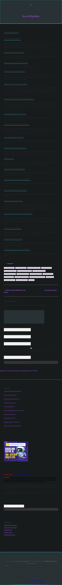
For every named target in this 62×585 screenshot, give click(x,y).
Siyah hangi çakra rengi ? (9, 406)
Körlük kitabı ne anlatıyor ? (10, 418)
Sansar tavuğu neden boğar (22, 277)
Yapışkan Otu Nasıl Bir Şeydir (10, 525)
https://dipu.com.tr (27, 370)
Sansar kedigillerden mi (36, 274)
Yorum (5, 309)
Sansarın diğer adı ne (9, 280)
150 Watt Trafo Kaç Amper (9, 534)
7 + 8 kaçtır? (7, 354)
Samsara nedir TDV (46, 267)
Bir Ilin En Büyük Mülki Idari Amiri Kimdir (14, 291)
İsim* (5, 326)
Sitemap (34, 370)
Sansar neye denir (9, 277)
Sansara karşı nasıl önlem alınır (37, 277)
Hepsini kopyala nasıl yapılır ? (10, 395)
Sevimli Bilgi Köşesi (31, 16)
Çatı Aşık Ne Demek (51, 290)
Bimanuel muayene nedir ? (10, 414)
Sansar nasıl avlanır (48, 274)
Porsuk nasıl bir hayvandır (34, 267)
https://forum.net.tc (5, 370)
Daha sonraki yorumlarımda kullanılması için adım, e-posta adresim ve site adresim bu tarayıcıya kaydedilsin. (28, 350)
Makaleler (10, 263)
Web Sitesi (6, 341)
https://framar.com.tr (16, 370)
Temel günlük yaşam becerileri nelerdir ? (13, 391)
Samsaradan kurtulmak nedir (24, 270)
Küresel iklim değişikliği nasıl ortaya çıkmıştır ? (14, 410)
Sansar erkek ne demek (23, 274)
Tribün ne (31, 280)
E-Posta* (6, 333)
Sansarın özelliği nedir (22, 280)
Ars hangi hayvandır (9, 267)
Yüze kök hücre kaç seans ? (10, 402)
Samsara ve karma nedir (10, 270)
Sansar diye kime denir (10, 274)
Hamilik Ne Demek (8, 530)
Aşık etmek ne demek (21, 267)
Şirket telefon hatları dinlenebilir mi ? (12, 399)
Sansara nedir (50, 277)
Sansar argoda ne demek (39, 270)
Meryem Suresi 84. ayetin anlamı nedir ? (13, 425)
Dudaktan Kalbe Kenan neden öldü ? (12, 422)
